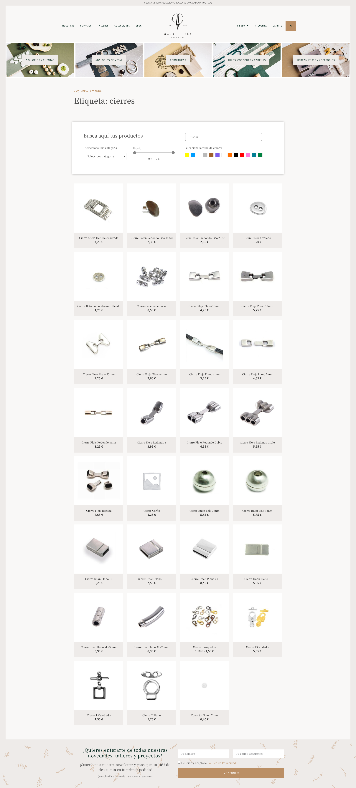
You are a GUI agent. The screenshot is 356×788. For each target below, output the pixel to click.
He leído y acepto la (208, 763)
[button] (351, 744)
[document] (178, 394)
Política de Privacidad (221, 763)
